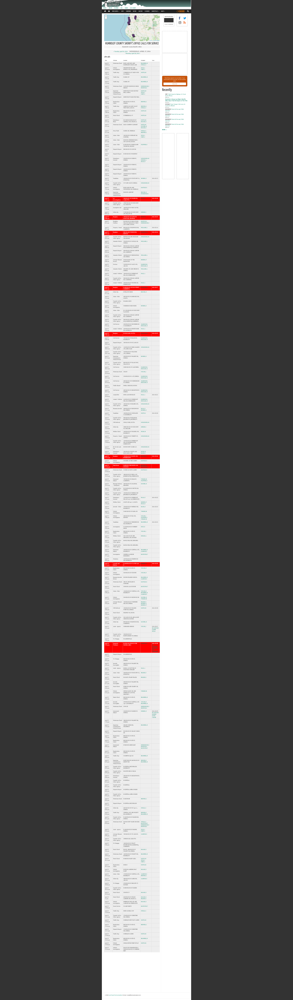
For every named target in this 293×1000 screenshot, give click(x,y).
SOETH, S (143, 413)
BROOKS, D (144, 192)
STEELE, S (143, 65)
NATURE (134, 11)
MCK (121, 8)
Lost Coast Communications (115, 995)
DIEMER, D (144, 563)
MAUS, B (143, 216)
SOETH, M (143, 72)
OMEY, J (143, 69)
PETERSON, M (144, 193)
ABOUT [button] (162, 11)
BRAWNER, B (144, 63)
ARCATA (110, 8)
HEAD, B (143, 161)
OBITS (122, 11)
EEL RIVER (116, 8)
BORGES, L (143, 160)
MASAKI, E (143, 121)
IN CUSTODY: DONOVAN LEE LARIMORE (155, 648)
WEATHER (140, 11)
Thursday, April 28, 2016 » (132, 53)
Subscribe (174, 83)
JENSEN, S (143, 212)
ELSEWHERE (147, 11)
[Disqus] (132, 973)
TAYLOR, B (143, 568)
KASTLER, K (144, 187)
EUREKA (104, 8)
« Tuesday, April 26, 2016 (120, 51)
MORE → (164, 129)
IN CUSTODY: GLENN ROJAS (155, 629)
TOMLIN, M (144, 479)
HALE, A (143, 273)
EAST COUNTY (133, 8)
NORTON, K (144, 88)
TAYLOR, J (143, 371)
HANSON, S (144, 456)
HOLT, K (143, 526)
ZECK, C (143, 68)
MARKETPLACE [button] (155, 11)
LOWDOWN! (128, 11)
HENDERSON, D (145, 86)
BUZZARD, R (144, 266)
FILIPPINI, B (144, 144)
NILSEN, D (143, 602)
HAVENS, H (144, 126)
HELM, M (143, 431)
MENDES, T (144, 259)
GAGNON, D (144, 551)
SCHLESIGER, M (145, 158)
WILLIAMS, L (144, 227)
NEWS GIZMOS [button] (115, 11)
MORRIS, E (144, 178)
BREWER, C (144, 101)
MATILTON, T (144, 467)
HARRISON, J (144, 264)
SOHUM (126, 8)
